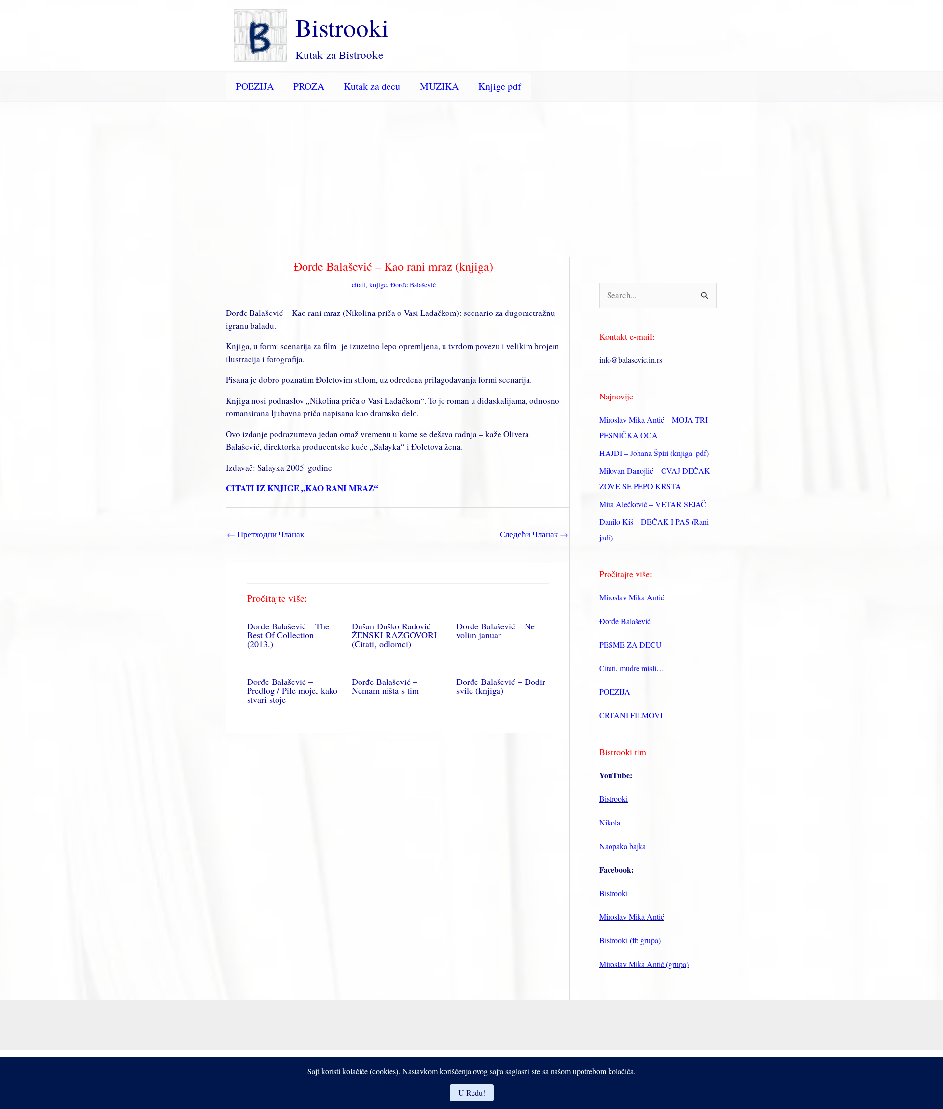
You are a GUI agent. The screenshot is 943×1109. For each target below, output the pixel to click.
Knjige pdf (499, 86)
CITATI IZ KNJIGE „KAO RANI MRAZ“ (302, 488)
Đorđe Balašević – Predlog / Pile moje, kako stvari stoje (292, 690)
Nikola (609, 822)
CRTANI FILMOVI (631, 715)
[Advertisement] (471, 175)
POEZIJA (255, 86)
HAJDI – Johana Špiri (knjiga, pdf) (654, 453)
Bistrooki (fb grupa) (630, 940)
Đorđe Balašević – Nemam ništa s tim (385, 686)
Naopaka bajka (622, 846)
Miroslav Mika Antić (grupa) (644, 964)
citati (358, 284)
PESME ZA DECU (630, 644)
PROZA (308, 86)
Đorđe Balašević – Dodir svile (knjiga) (500, 686)
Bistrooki (341, 27)
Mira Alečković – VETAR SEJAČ (652, 504)
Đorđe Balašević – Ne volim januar (495, 630)
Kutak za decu (372, 86)
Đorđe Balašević (413, 284)
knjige (378, 284)
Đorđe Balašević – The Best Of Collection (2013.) (288, 635)
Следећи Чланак (534, 534)
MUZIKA (439, 86)
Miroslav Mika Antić (631, 597)
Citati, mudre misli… (631, 668)
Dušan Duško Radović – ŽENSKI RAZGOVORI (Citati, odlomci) (395, 635)
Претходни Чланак (265, 534)
